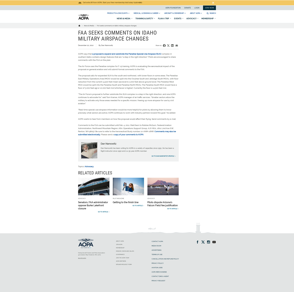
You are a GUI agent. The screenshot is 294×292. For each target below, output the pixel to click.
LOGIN (196, 8)
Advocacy (191, 18)
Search (212, 13)
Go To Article (103, 212)
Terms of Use (157, 254)
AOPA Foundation (173, 8)
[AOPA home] (83, 19)
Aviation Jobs (157, 267)
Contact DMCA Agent (160, 276)
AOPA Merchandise (159, 272)
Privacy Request (158, 281)
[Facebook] (198, 242)
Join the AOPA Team (122, 258)
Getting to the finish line (126, 202)
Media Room (156, 246)
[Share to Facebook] (164, 45)
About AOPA (195, 13)
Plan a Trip (164, 18)
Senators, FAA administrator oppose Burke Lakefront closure (93, 205)
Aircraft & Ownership (174, 13)
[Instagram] (209, 242)
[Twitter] (203, 242)
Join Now (209, 8)
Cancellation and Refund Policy (165, 259)
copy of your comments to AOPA (129, 134)
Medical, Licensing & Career (146, 13)
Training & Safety (144, 18)
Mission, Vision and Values (125, 251)
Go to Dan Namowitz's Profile (163, 156)
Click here (138, 2)
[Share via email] (176, 45)
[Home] (80, 25)
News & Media (124, 18)
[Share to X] (168, 45)
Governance (120, 254)
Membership (207, 18)
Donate (187, 8)
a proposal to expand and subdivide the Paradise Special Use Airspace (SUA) (126, 54)
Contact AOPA (157, 241)
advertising (156, 250)
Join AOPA (119, 244)
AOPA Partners (121, 261)
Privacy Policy (158, 263)
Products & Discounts (117, 13)
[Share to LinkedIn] (172, 45)
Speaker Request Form (124, 264)
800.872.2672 (82, 258)
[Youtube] (214, 242)
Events (178, 18)
